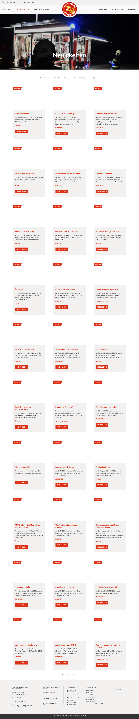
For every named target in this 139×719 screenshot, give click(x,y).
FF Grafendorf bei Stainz (74, 694)
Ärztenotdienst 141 (91, 701)
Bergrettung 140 (90, 697)
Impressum (65, 715)
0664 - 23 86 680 (50, 692)
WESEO (84, 715)
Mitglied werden (72, 704)
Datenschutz (72, 715)
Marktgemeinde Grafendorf (71, 691)
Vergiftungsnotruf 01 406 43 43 (94, 704)
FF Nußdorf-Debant (73, 698)
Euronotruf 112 (90, 699)
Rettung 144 (89, 695)
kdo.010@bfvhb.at (28, 2)
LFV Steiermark (71, 702)
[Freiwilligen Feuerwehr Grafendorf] (69, 9)
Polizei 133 (89, 692)
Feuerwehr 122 (90, 690)
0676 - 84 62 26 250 (51, 704)
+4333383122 (10, 2)
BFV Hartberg (71, 700)
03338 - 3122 (18, 697)
